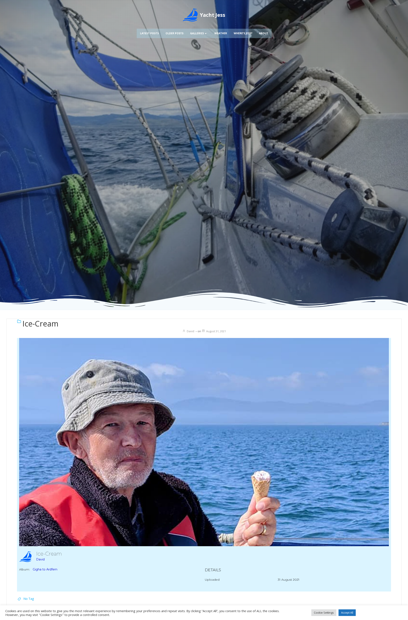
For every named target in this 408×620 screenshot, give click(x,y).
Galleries (197, 33)
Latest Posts (149, 33)
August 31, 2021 (216, 331)
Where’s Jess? (243, 33)
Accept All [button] (347, 612)
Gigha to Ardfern (45, 570)
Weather (220, 33)
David (190, 331)
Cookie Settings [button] (324, 612)
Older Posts (174, 33)
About (263, 33)
